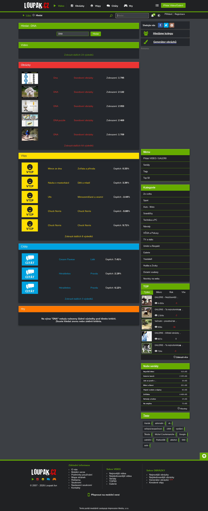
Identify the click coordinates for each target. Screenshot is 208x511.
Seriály (146, 165)
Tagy (145, 171)
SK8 (184, 440)
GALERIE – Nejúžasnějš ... (166, 297)
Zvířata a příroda (86, 168)
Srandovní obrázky (83, 77)
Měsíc (159, 292)
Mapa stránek (78, 477)
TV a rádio (148, 239)
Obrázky (79, 6)
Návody (146, 226)
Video (60, 6)
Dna (55, 77)
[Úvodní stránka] (36, 9)
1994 (170, 429)
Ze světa (147, 194)
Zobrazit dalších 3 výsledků (79, 298)
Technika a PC (150, 220)
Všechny (183, 409)
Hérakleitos (65, 273)
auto (147, 445)
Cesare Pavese (67, 259)
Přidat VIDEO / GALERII (155, 158)
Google (183, 434)
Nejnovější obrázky (159, 474)
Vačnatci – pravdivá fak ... (166, 321)
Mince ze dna (55, 168)
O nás (74, 469)
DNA (55, 92)
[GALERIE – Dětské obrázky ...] (148, 336)
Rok (171, 292)
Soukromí (76, 482)
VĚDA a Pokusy (151, 233)
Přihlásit (168, 14)
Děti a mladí (84, 182)
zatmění (148, 440)
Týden (147, 292)
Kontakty (75, 487)
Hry (130, 6)
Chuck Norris (54, 211)
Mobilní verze (78, 472)
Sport (145, 200)
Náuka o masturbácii (58, 182)
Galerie (146, 252)
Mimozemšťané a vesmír (90, 197)
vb (170, 423)
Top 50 (146, 178)
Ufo (50, 197)
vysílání (180, 429)
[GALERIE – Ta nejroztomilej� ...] (148, 312)
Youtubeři (147, 259)
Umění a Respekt (151, 246)
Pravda (94, 273)
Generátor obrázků (159, 480)
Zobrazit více (182, 357)
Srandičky (148, 213)
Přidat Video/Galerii (173, 5)
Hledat (39, 15)
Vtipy (97, 6)
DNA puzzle (59, 120)
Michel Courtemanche (165, 434)
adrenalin (160, 423)
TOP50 (113, 481)
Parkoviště (161, 440)
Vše (183, 292)
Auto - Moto (148, 207)
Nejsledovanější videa (120, 476)
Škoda (147, 434)
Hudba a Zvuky (150, 265)
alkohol (174, 440)
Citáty (114, 6)
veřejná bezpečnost (153, 429)
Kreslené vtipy (156, 482)
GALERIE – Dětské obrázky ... (168, 333)
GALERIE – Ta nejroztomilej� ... (169, 310)
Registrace (180, 14)
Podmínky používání (81, 474)
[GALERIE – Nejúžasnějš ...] (148, 301)
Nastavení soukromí (81, 485)
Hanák (148, 423)
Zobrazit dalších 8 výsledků (79, 236)
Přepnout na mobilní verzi (105, 494)
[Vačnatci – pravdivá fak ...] (148, 324)
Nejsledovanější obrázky (161, 477)
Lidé (93, 259)
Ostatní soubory (150, 272)
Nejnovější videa (117, 473)
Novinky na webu (151, 278)
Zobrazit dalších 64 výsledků (78, 145)
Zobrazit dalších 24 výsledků (78, 54)
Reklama (75, 480)
